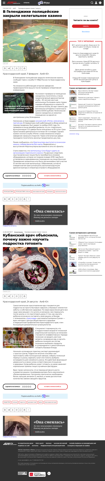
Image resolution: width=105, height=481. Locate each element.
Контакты (35, 445)
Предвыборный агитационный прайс (53, 445)
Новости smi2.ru (10, 226)
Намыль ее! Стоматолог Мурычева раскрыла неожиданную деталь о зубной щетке (89, 106)
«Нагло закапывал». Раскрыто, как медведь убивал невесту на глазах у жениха (89, 119)
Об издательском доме (25, 443)
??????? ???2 (74, 134)
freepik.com (6, 291)
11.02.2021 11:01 (7, 8)
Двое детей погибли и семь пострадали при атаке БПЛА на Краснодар (86, 71)
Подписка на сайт (24, 445)
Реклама (48, 443)
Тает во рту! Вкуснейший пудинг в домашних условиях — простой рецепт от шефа (89, 250)
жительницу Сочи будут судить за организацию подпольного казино (36, 152)
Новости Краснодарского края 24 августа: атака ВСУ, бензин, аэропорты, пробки (86, 55)
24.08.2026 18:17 (8, 232)
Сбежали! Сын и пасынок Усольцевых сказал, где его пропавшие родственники (90, 243)
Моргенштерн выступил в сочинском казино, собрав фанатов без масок (39, 143)
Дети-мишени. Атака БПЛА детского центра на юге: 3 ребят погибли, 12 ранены (85, 63)
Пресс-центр (39, 443)
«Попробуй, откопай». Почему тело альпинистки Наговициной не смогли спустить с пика (89, 264)
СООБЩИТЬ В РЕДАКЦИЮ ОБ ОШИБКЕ (78, 445)
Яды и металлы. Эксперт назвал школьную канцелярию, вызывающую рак (88, 92)
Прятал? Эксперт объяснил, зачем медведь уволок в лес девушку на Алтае (89, 257)
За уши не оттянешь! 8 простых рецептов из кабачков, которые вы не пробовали (90, 112)
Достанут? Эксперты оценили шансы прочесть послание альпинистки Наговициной (90, 126)
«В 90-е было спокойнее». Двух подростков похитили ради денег (89, 270)
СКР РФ (5, 63)
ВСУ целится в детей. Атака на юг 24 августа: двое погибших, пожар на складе (85, 47)
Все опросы (86, 31)
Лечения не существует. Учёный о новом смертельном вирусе (89, 98)
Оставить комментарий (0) (52, 175)
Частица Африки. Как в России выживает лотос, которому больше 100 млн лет (89, 237)
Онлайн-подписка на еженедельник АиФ (82, 443)
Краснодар (31, 318)
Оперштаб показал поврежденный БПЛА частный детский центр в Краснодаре (85, 79)
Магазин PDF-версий (60, 443)
